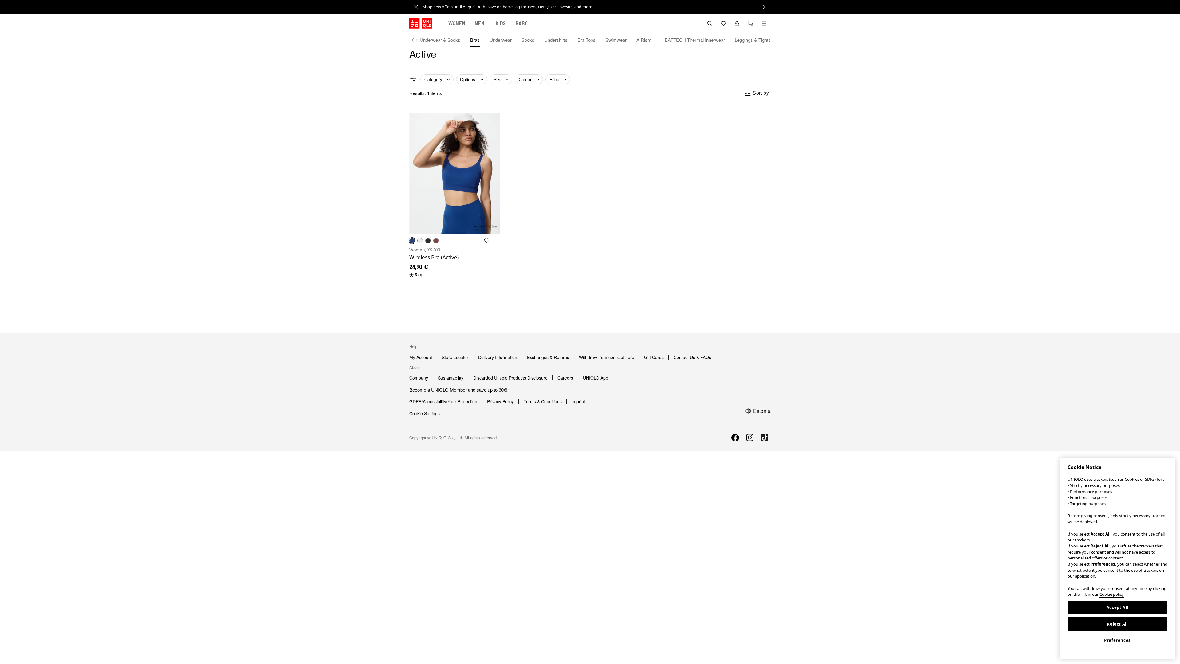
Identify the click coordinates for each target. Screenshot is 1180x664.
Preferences (1117, 640)
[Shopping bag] (750, 23)
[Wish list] (723, 23)
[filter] (413, 79)
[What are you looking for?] (710, 23)
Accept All (1118, 607)
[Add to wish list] (487, 240)
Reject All (1117, 624)
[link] (597, 7)
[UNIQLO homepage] (420, 23)
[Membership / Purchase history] (737, 23)
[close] (416, 7)
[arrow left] (416, 40)
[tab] (457, 23)
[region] (1117, 558)
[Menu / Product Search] (764, 23)
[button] (454, 173)
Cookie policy (1111, 594)
